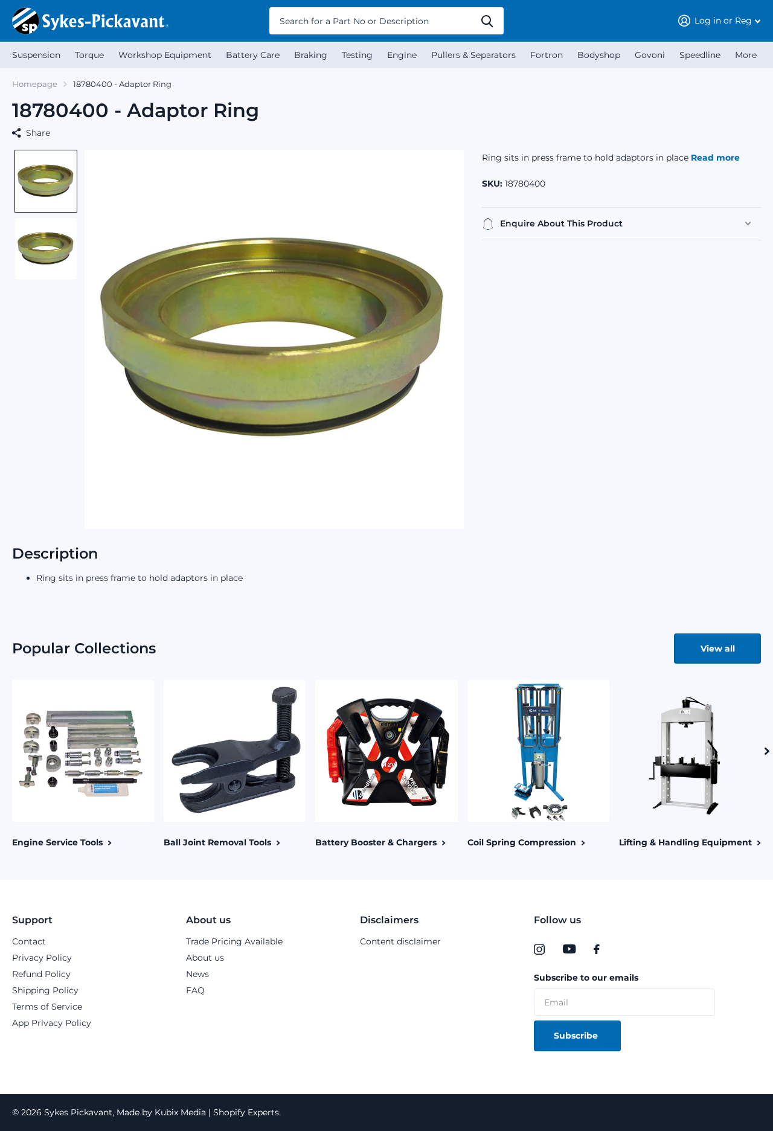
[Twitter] (621, 949)
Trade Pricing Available (234, 941)
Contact (29, 941)
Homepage (34, 84)
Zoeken (487, 20)
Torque (89, 55)
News (197, 974)
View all (718, 648)
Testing (357, 55)
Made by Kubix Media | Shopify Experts (196, 1112)
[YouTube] (569, 949)
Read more (715, 157)
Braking (310, 55)
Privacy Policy (42, 957)
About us (208, 920)
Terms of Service (47, 1006)
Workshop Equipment (164, 55)
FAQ (195, 990)
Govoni (650, 55)
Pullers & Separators (473, 55)
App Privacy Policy (51, 1022)
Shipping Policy (45, 990)
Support (32, 920)
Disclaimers (389, 920)
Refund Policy (41, 974)
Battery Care (253, 55)
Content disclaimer (400, 941)
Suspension (36, 55)
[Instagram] (539, 949)
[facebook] (597, 949)
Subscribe (577, 1035)
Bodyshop (598, 55)
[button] (45, 181)
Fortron (546, 55)
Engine (402, 55)
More (746, 55)
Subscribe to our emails (586, 977)
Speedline (699, 55)
